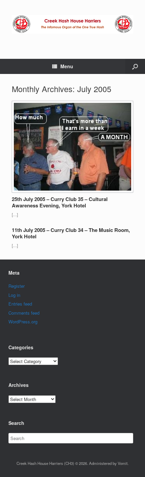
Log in (14, 295)
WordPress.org (22, 321)
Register (16, 286)
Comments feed (23, 313)
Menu (66, 66)
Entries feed (20, 304)
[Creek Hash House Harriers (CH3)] (72, 24)
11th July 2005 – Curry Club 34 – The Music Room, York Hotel (71, 233)
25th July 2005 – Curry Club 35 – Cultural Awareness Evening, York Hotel (60, 202)
